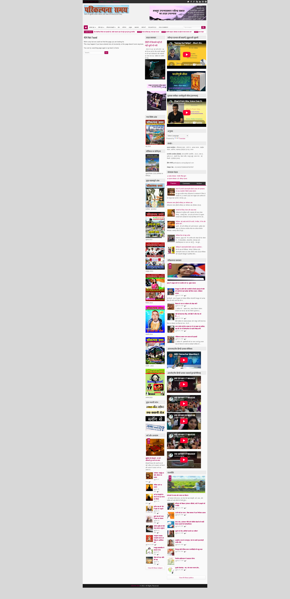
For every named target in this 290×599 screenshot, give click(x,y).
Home (86, 27)
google (194, 1)
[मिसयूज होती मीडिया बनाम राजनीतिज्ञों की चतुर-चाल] (171, 552)
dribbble (202, 1)
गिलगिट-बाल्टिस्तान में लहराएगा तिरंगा (185, 558)
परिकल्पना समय (135, 586)
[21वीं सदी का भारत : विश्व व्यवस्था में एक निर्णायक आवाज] (171, 515)
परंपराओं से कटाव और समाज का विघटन (177, 495)
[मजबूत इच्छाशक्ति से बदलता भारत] (149, 550)
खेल (119, 27)
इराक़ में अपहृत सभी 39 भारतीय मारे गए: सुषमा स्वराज (181, 283)
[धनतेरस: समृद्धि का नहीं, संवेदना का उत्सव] (149, 476)
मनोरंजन (124, 27)
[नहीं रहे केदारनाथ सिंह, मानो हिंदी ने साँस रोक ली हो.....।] (171, 317)
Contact (108, 1)
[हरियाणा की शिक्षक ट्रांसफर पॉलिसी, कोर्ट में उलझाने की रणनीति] (171, 506)
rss (197, 1)
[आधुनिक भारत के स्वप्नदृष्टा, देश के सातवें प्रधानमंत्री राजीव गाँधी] (171, 543)
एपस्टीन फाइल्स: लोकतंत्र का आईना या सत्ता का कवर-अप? (169, 31)
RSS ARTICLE (152, 27)
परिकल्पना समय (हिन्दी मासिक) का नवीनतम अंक (179, 202)
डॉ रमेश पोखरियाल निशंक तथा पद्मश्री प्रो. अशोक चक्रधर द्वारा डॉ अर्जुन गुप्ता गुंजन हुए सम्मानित (104, 31)
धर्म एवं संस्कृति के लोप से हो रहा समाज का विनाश (159, 497)
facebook (191, 1)
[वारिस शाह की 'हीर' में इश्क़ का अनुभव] (149, 509)
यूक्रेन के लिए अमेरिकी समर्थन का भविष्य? (186, 531)
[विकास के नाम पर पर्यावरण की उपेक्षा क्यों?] (171, 306)
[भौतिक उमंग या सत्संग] (149, 487)
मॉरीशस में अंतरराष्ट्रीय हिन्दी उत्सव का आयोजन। (189, 247)
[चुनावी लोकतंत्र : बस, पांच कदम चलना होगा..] (171, 570)
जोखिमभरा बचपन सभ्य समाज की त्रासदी (186, 337)
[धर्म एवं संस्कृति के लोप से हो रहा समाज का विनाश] (149, 497)
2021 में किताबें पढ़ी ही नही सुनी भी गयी (153, 43)
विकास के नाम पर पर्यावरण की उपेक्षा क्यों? (186, 303)
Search (203, 27)
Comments (186, 183)
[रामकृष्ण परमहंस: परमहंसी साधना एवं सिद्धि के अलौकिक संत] (149, 538)
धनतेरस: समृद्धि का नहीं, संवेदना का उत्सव (159, 475)
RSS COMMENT (163, 27)
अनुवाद (130, 27)
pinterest (205, 1)
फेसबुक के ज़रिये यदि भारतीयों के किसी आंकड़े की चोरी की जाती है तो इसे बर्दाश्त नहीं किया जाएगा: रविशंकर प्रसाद (189, 291)
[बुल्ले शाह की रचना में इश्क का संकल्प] (149, 519)
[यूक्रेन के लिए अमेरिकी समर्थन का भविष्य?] (171, 534)
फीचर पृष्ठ (100, 27)
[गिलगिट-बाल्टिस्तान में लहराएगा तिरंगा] (171, 561)
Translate (182, 138)
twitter (188, 1)
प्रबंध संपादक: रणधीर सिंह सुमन (177, 176)
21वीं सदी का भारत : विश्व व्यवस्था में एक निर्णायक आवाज (190, 513)
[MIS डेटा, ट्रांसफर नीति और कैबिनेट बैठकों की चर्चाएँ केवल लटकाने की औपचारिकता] (171, 524)
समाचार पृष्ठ (91, 27)
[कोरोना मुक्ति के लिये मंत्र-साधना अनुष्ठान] (149, 529)
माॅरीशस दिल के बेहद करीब (183, 235)
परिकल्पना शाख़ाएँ (110, 27)
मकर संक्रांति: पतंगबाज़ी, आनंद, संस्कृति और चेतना (200, 31)
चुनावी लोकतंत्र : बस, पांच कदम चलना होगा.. (187, 568)
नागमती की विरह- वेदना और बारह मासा (186, 210)
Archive (199, 183)
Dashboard (116, 1)
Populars (173, 183)
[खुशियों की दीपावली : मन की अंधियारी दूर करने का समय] (155, 447)
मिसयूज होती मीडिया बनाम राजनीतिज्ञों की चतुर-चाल (188, 549)
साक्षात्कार (137, 27)
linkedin (199, 1)
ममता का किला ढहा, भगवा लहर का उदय (141, 31)
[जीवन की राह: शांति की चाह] (149, 560)
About (102, 1)
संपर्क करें (143, 27)
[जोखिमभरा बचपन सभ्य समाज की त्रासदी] (171, 339)
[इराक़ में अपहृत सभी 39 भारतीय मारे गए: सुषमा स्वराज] (186, 272)
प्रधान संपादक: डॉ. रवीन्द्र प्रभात (178, 178)
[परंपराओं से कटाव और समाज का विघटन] (186, 484)
